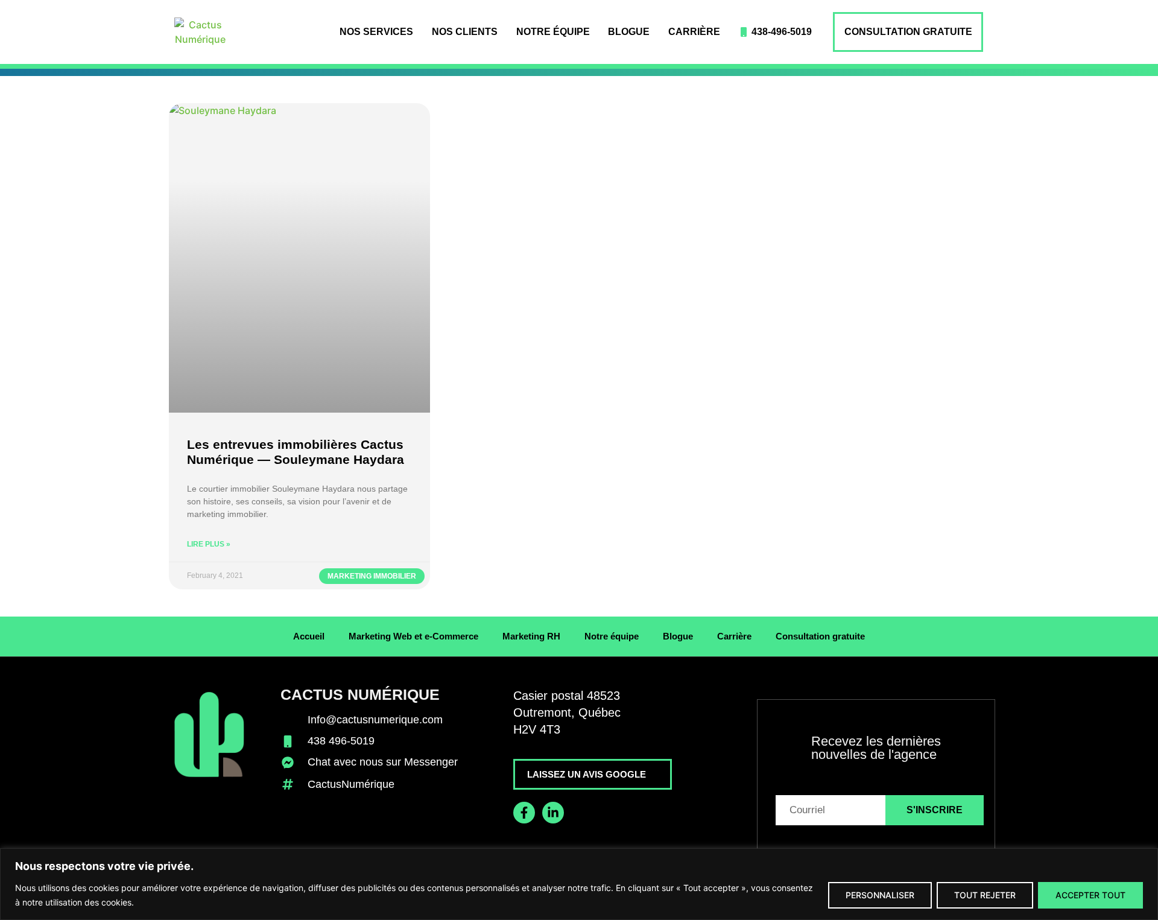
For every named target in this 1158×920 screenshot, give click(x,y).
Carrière (694, 32)
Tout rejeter (985, 895)
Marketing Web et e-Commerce (413, 636)
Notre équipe (553, 32)
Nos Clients (465, 32)
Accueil (308, 636)
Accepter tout (1090, 895)
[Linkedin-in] (553, 812)
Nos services (376, 32)
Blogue (629, 32)
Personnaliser (880, 895)
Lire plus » (208, 544)
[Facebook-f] (524, 812)
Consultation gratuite (908, 32)
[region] (579, 884)
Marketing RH (531, 636)
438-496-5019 (781, 32)
